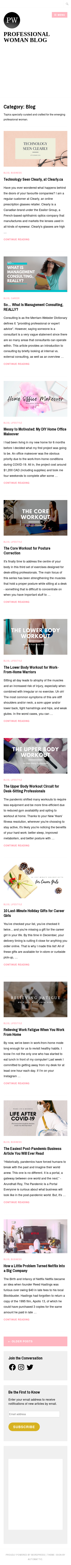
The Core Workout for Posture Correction (27, 550)
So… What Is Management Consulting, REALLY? (33, 307)
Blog (7, 172)
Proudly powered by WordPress (25, 1554)
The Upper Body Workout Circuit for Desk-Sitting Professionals (31, 788)
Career (15, 298)
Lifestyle (16, 422)
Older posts (22, 1341)
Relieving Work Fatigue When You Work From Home (34, 1032)
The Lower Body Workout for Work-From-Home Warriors (31, 670)
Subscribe (24, 1426)
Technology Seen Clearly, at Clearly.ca (33, 179)
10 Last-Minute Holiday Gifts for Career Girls (34, 913)
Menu (61, 14)
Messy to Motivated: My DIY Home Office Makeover (35, 431)
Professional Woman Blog (27, 37)
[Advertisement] (35, 71)
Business (16, 172)
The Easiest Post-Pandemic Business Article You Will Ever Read (32, 1151)
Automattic (35, 1559)
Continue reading (25, 239)
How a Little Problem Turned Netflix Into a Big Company (34, 1268)
